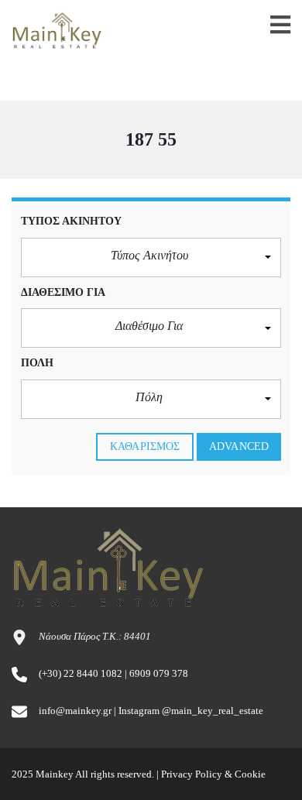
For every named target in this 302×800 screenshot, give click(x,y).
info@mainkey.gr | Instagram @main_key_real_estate (151, 710)
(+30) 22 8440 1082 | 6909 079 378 (113, 673)
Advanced (239, 446)
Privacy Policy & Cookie (213, 774)
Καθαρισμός (145, 446)
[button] (151, 257)
